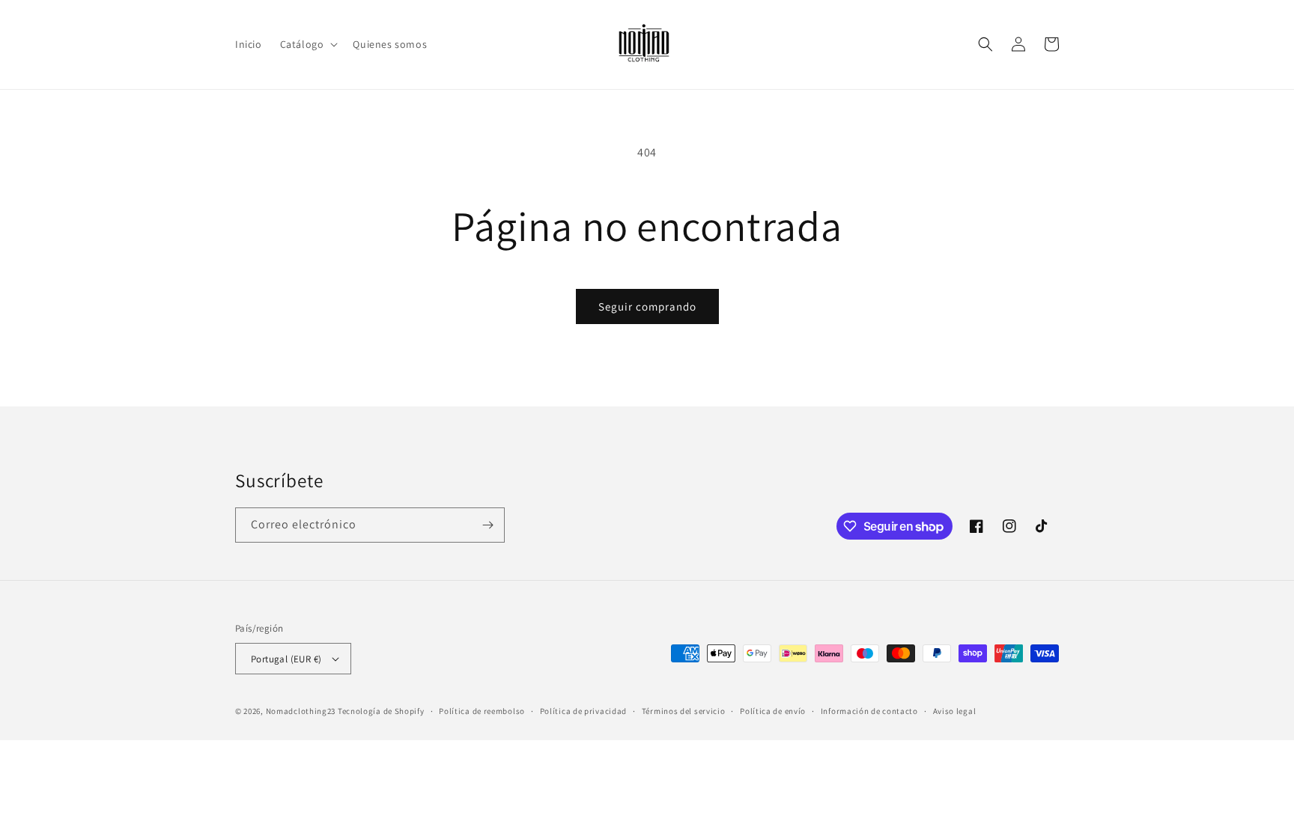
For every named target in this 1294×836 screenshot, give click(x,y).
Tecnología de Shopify (381, 711)
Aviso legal (954, 711)
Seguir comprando (647, 306)
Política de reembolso (482, 711)
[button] (307, 44)
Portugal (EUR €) (286, 659)
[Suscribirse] (487, 525)
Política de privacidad (583, 711)
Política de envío (773, 711)
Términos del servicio (684, 711)
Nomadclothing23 (301, 711)
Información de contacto (869, 711)
